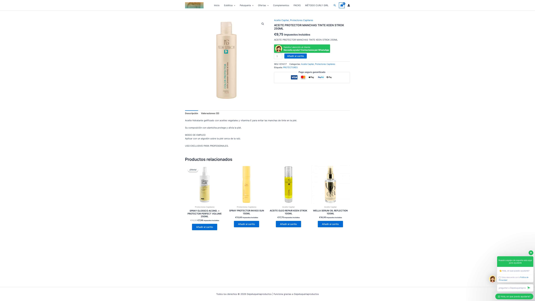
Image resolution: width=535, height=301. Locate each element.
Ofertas (262, 5)
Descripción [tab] (191, 113)
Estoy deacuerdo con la (513, 278)
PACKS (297, 5)
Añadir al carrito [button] (204, 227)
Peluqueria (245, 5)
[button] (234, 5)
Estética (228, 5)
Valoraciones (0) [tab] (210, 113)
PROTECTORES (290, 67)
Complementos (281, 5)
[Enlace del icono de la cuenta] (348, 5)
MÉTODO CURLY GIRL (317, 5)
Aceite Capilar (281, 20)
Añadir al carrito (295, 56)
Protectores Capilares (301, 20)
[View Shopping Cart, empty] (342, 5)
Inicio (217, 5)
